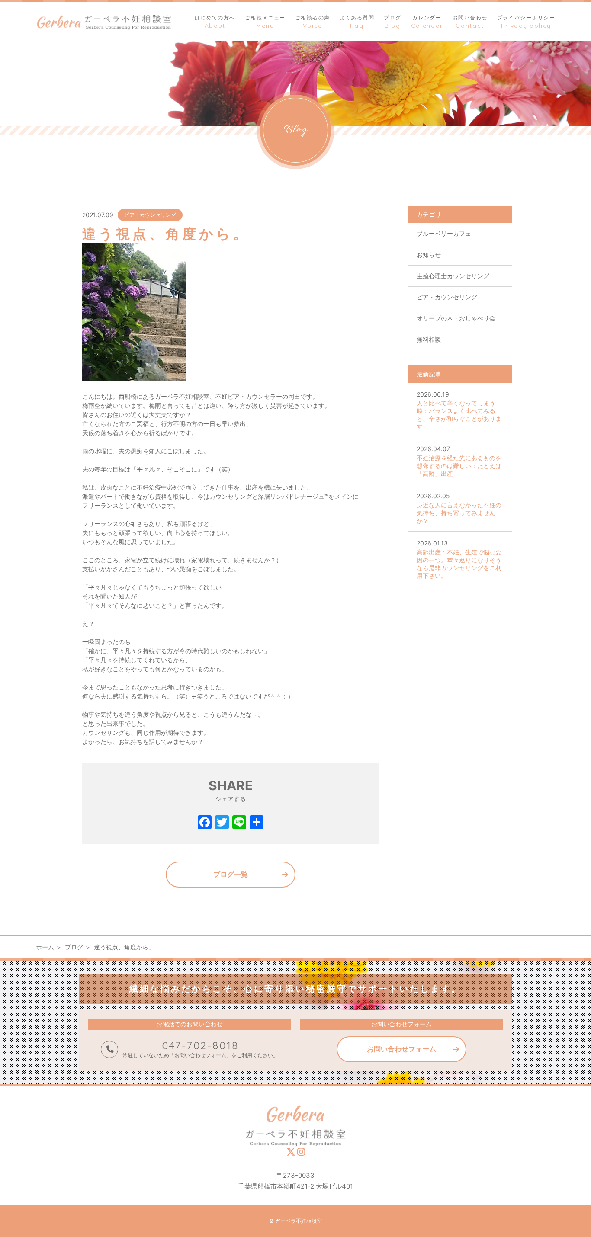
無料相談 (429, 339)
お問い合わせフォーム (401, 1049)
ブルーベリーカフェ (444, 233)
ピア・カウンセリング (150, 215)
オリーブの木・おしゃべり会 (456, 318)
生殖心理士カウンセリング (453, 275)
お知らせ (429, 254)
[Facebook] (204, 823)
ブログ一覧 (230, 874)
